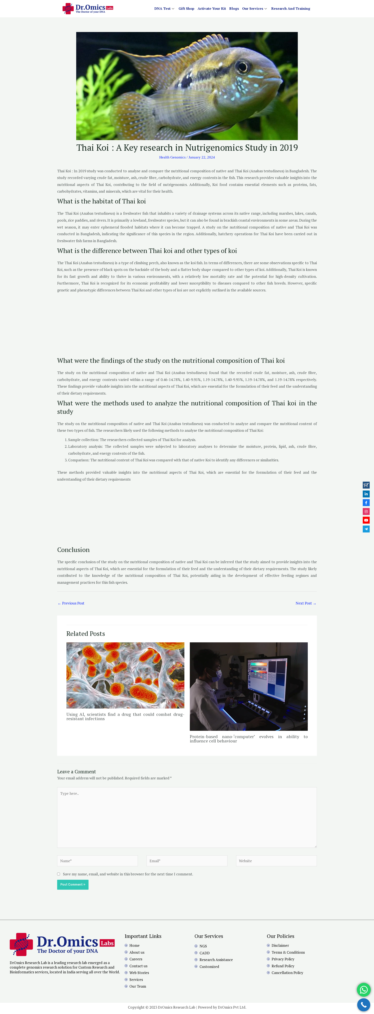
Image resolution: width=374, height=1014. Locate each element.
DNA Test (162, 8)
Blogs (234, 8)
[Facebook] (366, 502)
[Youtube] (366, 520)
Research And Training (290, 8)
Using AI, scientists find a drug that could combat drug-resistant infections (125, 716)
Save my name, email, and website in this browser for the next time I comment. (128, 874)
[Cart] (366, 485)
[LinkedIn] (366, 493)
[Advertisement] (187, 326)
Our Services (252, 8)
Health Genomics (172, 157)
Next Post (306, 603)
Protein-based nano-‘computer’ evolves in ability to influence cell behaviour (249, 739)
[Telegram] (366, 528)
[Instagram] (366, 511)
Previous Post (71, 603)
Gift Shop (186, 8)
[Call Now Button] (363, 1004)
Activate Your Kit (212, 8)
